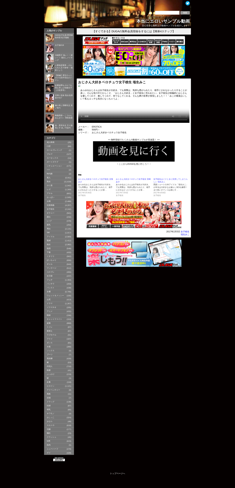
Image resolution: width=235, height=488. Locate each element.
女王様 (49, 276)
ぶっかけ (50, 374)
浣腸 (49, 429)
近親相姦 (50, 205)
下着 (49, 252)
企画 (49, 201)
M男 (48, 441)
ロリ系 (49, 185)
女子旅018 (59, 45)
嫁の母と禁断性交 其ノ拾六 (64, 106)
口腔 (49, 146)
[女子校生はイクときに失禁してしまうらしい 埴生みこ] (172, 187)
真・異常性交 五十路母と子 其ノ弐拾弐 (64, 126)
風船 (49, 394)
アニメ (49, 311)
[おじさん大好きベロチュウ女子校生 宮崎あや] (135, 187)
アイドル (50, 237)
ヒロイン (50, 386)
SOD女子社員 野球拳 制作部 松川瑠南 (64, 36)
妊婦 (49, 406)
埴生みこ (185, 234)
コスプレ (50, 272)
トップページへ (117, 473)
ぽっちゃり (51, 260)
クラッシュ (51, 437)
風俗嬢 (49, 358)
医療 (49, 370)
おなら (49, 421)
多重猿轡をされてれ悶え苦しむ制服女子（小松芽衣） (63, 87)
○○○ (48, 170)
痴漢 (49, 248)
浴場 (49, 398)
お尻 (49, 299)
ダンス (49, 343)
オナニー (50, 213)
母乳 (49, 410)
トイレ (49, 327)
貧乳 (49, 225)
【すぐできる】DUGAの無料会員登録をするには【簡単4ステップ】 (133, 31)
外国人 (49, 366)
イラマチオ (51, 307)
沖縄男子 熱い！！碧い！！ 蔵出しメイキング (64, 57)
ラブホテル (51, 335)
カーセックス (52, 158)
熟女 (49, 182)
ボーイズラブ (52, 162)
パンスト (50, 288)
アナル (49, 193)
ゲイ (49, 453)
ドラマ (49, 303)
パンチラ (50, 284)
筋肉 (49, 445)
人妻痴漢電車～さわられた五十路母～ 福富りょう (64, 67)
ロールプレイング (54, 150)
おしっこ (50, 417)
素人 (49, 178)
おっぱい (50, 197)
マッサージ (51, 268)
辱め (49, 229)
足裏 (49, 382)
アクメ (49, 339)
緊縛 (49, 241)
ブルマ (49, 154)
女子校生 (50, 209)
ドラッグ (50, 402)
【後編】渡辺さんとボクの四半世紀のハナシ (63, 77)
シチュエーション (54, 166)
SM (48, 233)
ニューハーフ (52, 449)
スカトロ (50, 425)
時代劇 (49, 174)
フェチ (49, 280)
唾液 (49, 315)
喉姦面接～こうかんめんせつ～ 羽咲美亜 (64, 116)
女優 (49, 292)
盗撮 (49, 323)
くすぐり (50, 256)
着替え (49, 331)
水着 (49, 347)
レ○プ (49, 221)
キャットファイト (54, 319)
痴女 (49, 244)
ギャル (49, 264)
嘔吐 (49, 433)
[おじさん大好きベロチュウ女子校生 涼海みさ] (97, 187)
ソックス (50, 351)
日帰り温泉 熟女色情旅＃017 (64, 96)
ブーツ (49, 355)
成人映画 (50, 142)
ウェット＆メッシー (55, 296)
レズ (49, 189)
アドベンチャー (53, 390)
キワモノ (50, 413)
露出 (49, 217)
